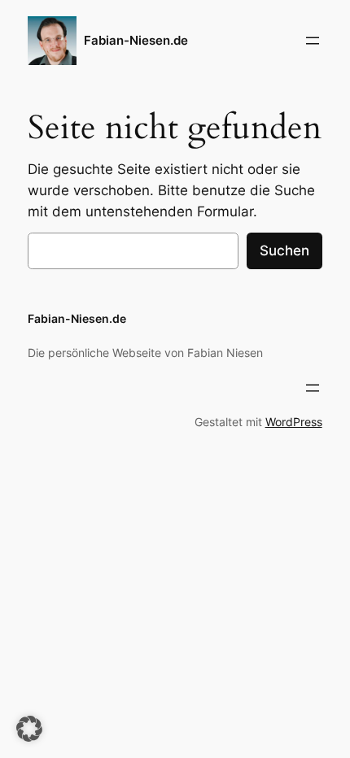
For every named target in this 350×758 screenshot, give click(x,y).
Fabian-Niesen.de (136, 40)
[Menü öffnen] (312, 40)
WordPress (293, 422)
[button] (29, 728)
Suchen (284, 250)
